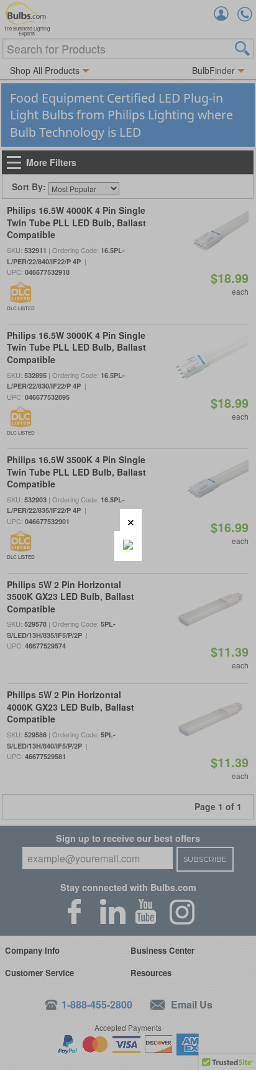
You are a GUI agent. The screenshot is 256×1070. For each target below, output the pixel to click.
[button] (131, 520)
